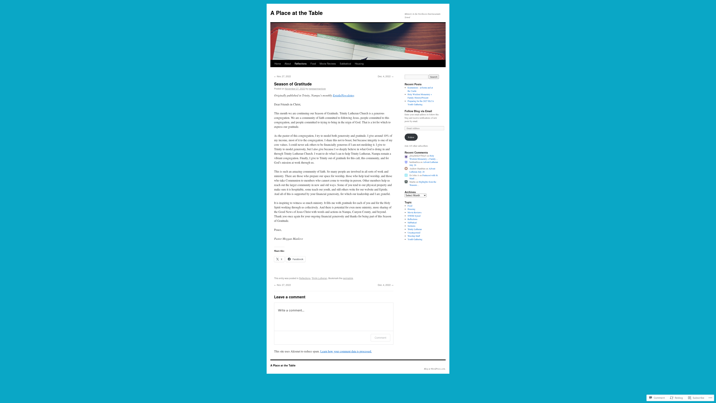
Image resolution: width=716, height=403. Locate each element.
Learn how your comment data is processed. (346, 351)
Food (313, 63)
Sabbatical (345, 63)
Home (277, 63)
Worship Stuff (414, 235)
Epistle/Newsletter (343, 95)
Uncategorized (414, 232)
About (288, 63)
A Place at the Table (296, 13)
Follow (411, 137)
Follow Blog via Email (418, 111)
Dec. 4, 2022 (385, 76)
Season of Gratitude (293, 84)
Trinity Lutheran (319, 278)
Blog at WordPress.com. (435, 368)
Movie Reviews (328, 63)
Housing (359, 63)
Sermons (411, 225)
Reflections (301, 63)
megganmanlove (317, 88)
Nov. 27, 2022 (282, 76)
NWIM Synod (414, 215)
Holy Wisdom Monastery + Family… (423, 157)
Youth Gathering (415, 239)
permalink (348, 278)
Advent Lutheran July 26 (422, 170)
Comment (380, 337)
